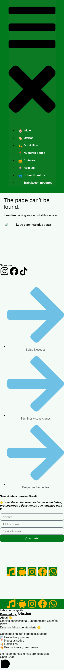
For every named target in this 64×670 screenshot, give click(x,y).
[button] (32, 62)
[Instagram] (4, 271)
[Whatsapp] (53, 571)
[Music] (11, 571)
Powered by (8, 614)
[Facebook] (14, 271)
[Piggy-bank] (21, 571)
